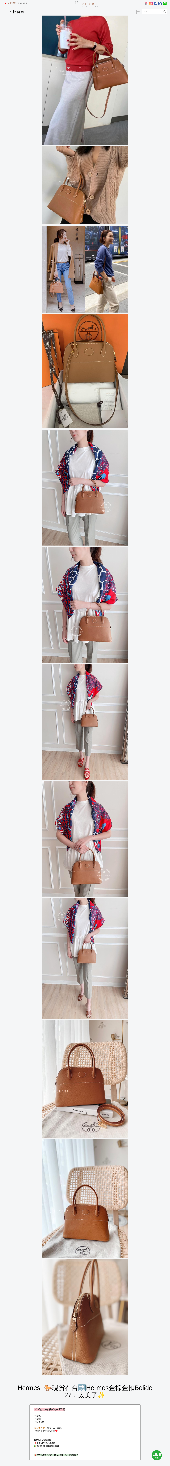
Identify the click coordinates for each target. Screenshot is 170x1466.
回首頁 (17, 12)
